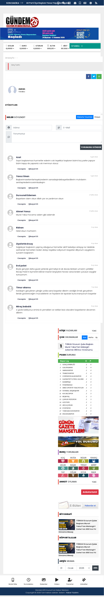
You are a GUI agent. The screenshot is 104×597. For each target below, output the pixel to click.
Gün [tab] (84, 337)
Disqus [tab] (97, 117)
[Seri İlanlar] (80, 3)
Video (57, 584)
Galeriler (43, 584)
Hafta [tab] (91, 337)
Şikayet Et (33, 169)
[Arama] (63, 3)
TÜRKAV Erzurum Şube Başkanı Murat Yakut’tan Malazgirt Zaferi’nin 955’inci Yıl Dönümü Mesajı (75, 347)
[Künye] (90, 3)
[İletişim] (69, 3)
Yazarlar (70, 584)
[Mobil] (58, 3)
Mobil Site (13, 584)
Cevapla (21, 169)
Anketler (84, 584)
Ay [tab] (96, 337)
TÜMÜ (94, 331)
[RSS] (96, 3)
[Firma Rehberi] (75, 3)
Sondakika (28, 584)
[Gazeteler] (85, 3)
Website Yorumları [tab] (84, 117)
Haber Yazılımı (72, 592)
